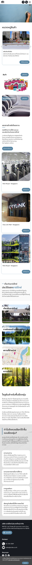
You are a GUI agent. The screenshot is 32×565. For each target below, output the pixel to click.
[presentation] (3, 43)
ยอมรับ (25, 563)
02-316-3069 (10, 544)
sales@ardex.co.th (11, 547)
